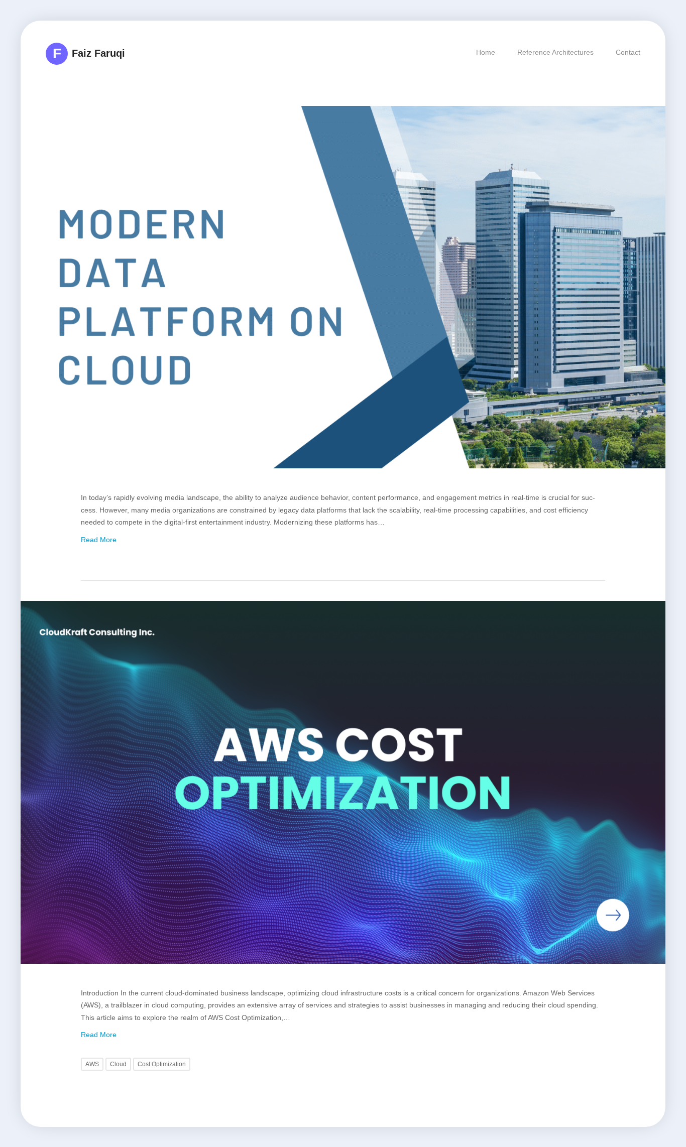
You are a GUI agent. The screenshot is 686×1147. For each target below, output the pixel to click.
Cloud (118, 1064)
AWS (92, 1064)
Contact (628, 52)
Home (485, 52)
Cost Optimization (162, 1064)
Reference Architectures (555, 52)
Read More (99, 540)
